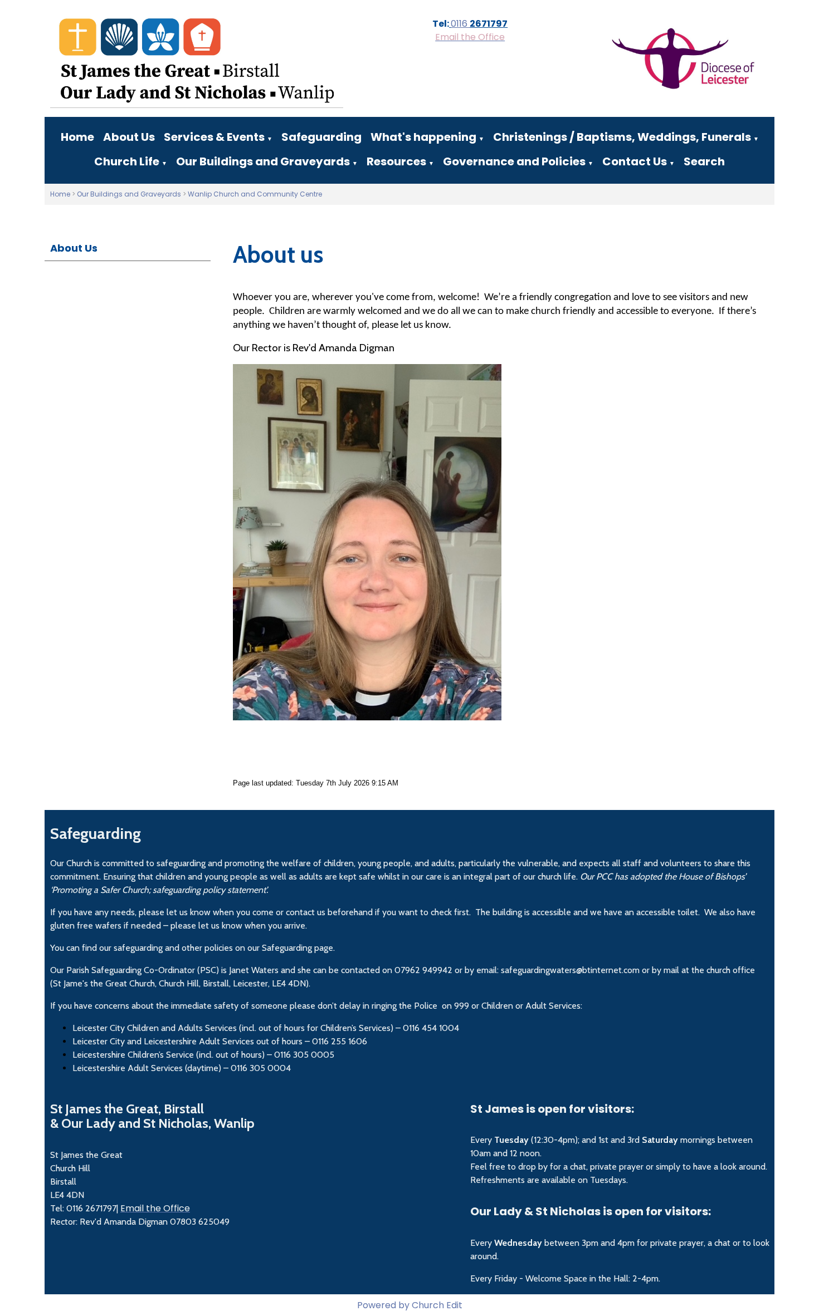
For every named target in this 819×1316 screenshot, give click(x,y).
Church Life (126, 161)
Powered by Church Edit (409, 1305)
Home (77, 137)
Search (704, 161)
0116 (460, 23)
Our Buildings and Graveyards (263, 161)
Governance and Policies (514, 161)
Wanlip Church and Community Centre (255, 194)
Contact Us (634, 161)
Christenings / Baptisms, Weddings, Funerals (622, 137)
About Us (129, 137)
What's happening (423, 137)
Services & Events (214, 137)
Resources (396, 161)
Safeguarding (321, 137)
